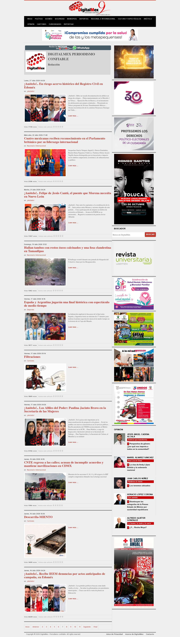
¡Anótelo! (30, 91)
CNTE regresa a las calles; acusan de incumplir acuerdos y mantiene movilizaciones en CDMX (63, 464)
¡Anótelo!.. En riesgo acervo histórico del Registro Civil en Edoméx (63, 85)
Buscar (150, 234)
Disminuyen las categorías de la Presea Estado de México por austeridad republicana (137, 505)
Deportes (83, 19)
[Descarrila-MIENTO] (45, 540)
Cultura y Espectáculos (129, 19)
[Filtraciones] (45, 377)
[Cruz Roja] (134, 572)
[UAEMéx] (134, 258)
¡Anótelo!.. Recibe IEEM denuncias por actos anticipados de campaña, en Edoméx (64, 575)
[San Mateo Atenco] (134, 403)
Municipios (72, 19)
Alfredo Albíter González (136, 519)
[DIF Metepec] (134, 293)
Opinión (30, 24)
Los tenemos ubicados (139, 486)
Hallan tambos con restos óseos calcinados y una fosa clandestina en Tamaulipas (67, 249)
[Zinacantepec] (134, 328)
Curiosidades (55, 24)
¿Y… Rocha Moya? (138, 527)
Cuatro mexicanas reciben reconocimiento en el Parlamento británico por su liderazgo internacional (64, 140)
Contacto (150, 634)
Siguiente (87, 627)
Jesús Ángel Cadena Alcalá (138, 435)
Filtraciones (32, 356)
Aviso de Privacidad (114, 634)
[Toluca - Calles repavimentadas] (134, 364)
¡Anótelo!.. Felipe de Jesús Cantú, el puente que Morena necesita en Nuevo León (67, 195)
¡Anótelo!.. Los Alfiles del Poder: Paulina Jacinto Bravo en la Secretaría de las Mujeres (65, 409)
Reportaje (69, 24)
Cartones (41, 24)
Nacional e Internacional (103, 19)
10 (75, 627)
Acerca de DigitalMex (134, 634)
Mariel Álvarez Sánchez (140, 457)
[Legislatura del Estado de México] (134, 61)
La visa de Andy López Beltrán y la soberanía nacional (138, 467)
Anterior (36, 627)
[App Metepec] (90, 34)
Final (95, 627)
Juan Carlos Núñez (137, 478)
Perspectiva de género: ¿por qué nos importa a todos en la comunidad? (138, 446)
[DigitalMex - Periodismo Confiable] (90, 9)
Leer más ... (73, 116)
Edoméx (48, 19)
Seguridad (60, 19)
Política (39, 19)
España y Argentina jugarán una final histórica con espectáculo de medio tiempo (66, 304)
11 (79, 627)
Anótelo (148, 19)
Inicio (29, 19)
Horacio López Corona (140, 494)
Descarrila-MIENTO (38, 516)
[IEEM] (134, 97)
